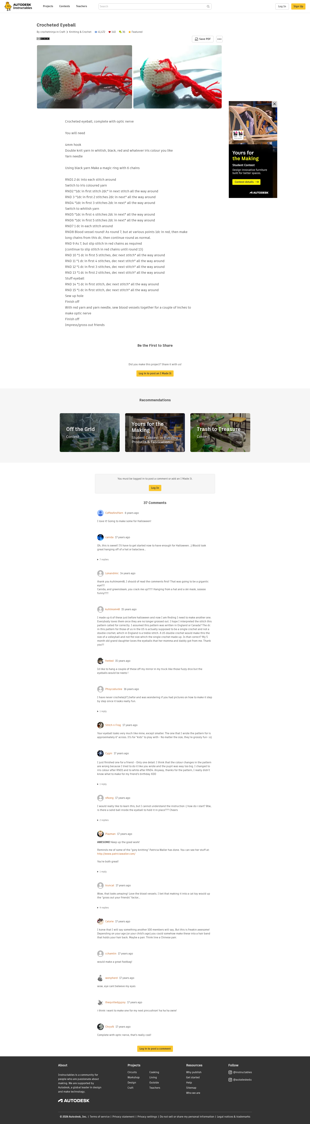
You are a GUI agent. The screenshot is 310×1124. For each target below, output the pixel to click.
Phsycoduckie (113, 689)
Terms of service (100, 1117)
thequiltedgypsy (115, 1002)
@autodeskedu (242, 1080)
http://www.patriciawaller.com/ (116, 854)
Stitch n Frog (113, 725)
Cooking (154, 1072)
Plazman (110, 834)
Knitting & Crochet (80, 32)
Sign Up (298, 6)
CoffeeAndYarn (114, 513)
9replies (104, 907)
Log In (282, 6)
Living (153, 1077)
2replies (104, 820)
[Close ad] (274, 104)
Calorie (109, 921)
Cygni (108, 753)
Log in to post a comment (155, 1049)
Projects (48, 6)
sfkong (109, 798)
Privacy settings (147, 1117)
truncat (109, 885)
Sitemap (191, 1088)
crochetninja (48, 32)
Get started (193, 1077)
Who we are (193, 1093)
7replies (104, 559)
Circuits (132, 1072)
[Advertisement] (253, 149)
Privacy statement (123, 1117)
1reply (103, 711)
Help (189, 1082)
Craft (62, 32)
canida (109, 537)
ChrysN (109, 1026)
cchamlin (110, 953)
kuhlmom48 (112, 609)
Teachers (81, 6)
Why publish (194, 1072)
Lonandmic (112, 573)
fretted (109, 661)
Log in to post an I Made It (155, 373)
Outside (154, 1082)
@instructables (242, 1072)
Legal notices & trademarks (233, 1117)
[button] (219, 39)
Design (132, 1082)
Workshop (134, 1077)
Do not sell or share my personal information (187, 1117)
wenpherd (111, 978)
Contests (64, 6)
